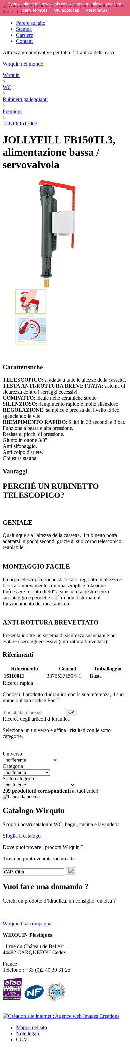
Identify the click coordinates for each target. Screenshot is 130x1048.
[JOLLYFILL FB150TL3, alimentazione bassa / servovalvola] (65, 233)
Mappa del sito (31, 1027)
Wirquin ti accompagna (27, 923)
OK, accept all (66, 10)
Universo (12, 754)
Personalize (97, 10)
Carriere (24, 35)
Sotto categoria (18, 778)
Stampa (24, 29)
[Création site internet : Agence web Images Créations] (61, 1016)
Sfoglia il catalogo (22, 836)
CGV (22, 1039)
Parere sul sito (30, 23)
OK (71, 712)
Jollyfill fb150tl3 (20, 123)
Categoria (13, 766)
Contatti (24, 41)
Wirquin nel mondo (23, 64)
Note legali (27, 1033)
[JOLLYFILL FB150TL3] (31, 343)
